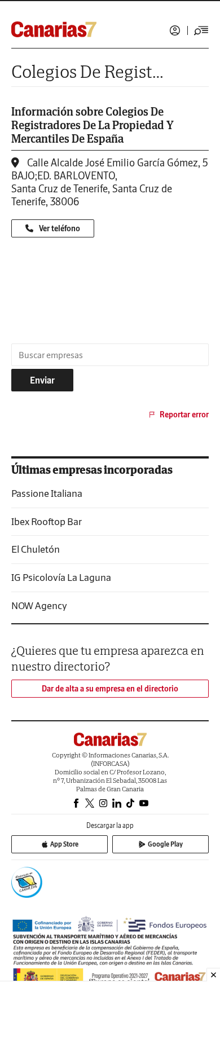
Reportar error (184, 414)
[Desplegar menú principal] (201, 30)
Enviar (42, 380)
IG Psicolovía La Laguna (61, 577)
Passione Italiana (46, 493)
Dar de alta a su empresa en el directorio (110, 689)
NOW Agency (39, 605)
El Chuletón (35, 549)
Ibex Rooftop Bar (46, 521)
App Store (64, 844)
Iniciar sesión (175, 30)
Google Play (165, 844)
